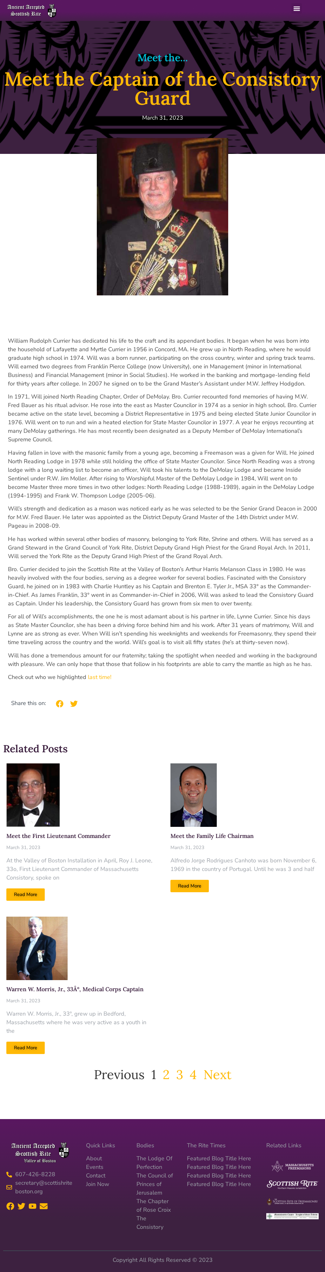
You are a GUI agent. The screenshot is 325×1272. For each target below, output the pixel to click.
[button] (296, 8)
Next (217, 1074)
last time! (99, 677)
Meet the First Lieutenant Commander (58, 836)
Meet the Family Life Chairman (212, 836)
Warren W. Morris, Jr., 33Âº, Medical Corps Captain (74, 989)
